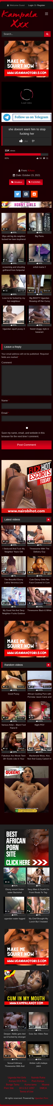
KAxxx (31, 170)
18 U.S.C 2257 (26, 1088)
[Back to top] (44, 1097)
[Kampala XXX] (21, 19)
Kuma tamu (31, 1084)
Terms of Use (26, 1091)
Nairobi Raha (38, 1077)
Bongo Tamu (12, 1084)
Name (5, 400)
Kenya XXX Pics (17, 1081)
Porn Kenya (38, 1081)
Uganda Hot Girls (17, 1077)
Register (41, 5)
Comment (6, 362)
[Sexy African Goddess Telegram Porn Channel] (26, 121)
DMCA (43, 1088)
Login (30, 5)
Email (5, 413)
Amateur (18, 182)
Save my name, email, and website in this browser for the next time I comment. (23, 435)
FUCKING (35, 182)
